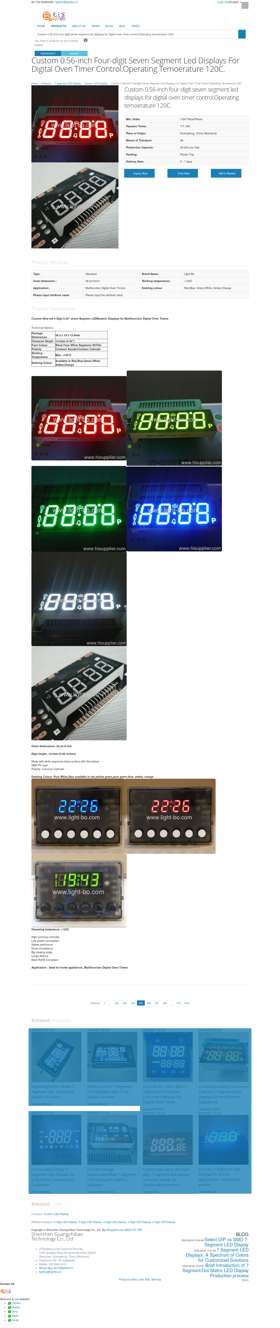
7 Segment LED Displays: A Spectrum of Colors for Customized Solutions (217, 1254)
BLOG (109, 26)
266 (149, 1003)
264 (133, 1003)
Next (187, 1003)
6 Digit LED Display (65, 1222)
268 (165, 1003)
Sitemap (156, 1279)
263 (125, 1003)
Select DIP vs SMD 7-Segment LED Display (226, 1242)
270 (179, 1003)
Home (34, 83)
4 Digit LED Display (114, 1222)
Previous (95, 1003)
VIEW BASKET (48, 53)
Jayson (16, 1303)
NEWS (96, 26)
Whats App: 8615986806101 (56, 1268)
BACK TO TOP (133, 1230)
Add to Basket (227, 173)
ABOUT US (79, 26)
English (234, 2)
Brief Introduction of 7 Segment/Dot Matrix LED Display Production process (215, 1270)
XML (147, 1279)
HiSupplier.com (115, 1230)
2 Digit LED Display (163, 1222)
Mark (15, 1316)
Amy (15, 1311)
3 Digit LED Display (139, 1222)
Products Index (128, 1279)
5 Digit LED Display (90, 1222)
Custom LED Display (96, 83)
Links (141, 1279)
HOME (41, 26)
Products (46, 83)
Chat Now (184, 173)
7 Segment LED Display (68, 83)
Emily (15, 1320)
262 (117, 1003)
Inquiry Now (140, 173)
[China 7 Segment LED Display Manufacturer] (54, 16)
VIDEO (135, 26)
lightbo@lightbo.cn (67, 2)
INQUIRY (74, 53)
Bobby (16, 1307)
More (122, 26)
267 (157, 1003)
